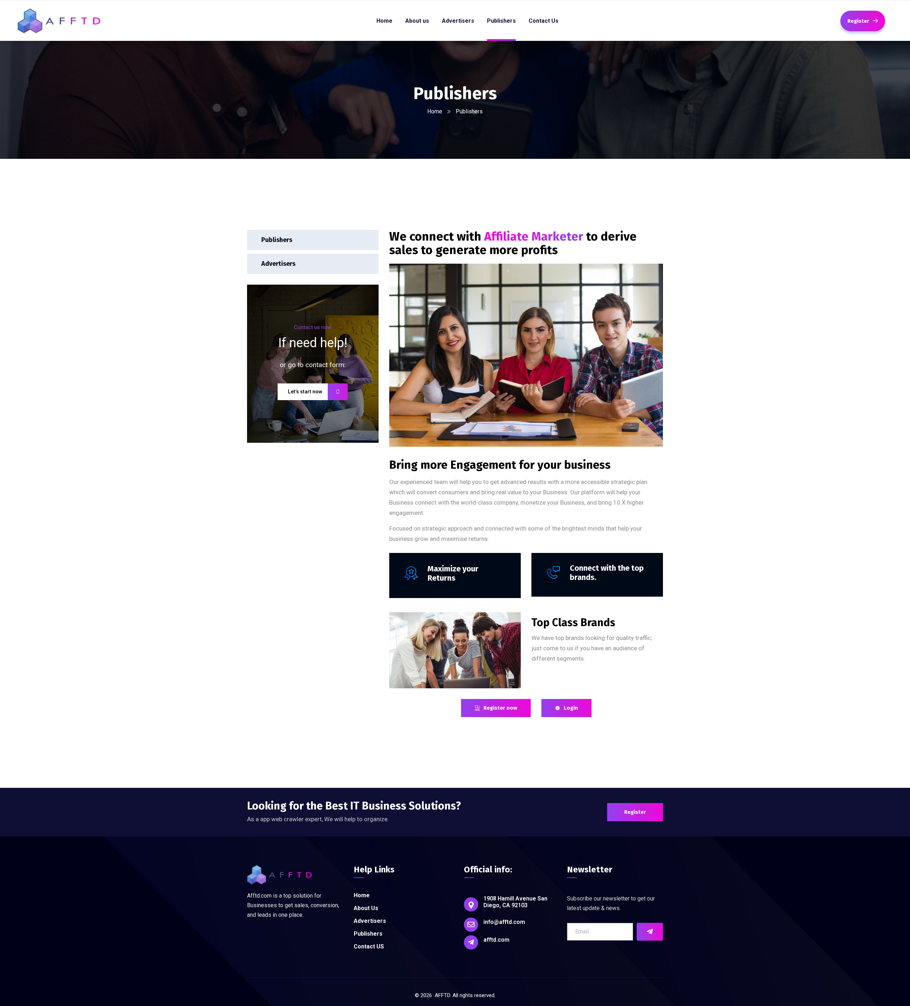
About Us (366, 908)
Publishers (276, 240)
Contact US (369, 946)
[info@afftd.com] (471, 925)
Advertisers (278, 264)
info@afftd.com (504, 922)
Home (434, 111)
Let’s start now (305, 391)
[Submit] (650, 932)
